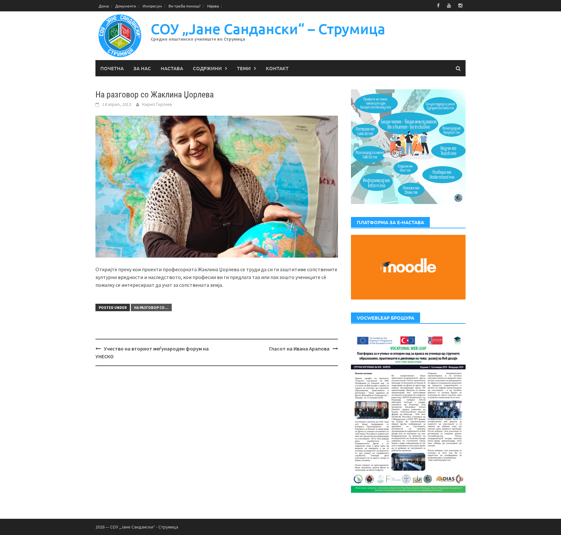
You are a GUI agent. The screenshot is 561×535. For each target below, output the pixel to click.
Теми (244, 68)
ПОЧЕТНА (112, 68)
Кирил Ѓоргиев (157, 104)
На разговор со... (151, 307)
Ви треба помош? (184, 5)
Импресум (152, 5)
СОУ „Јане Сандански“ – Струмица (268, 29)
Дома (104, 5)
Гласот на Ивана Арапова (299, 348)
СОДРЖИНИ (207, 68)
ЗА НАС (142, 68)
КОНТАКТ (277, 68)
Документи (125, 5)
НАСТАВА (172, 68)
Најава (213, 5)
